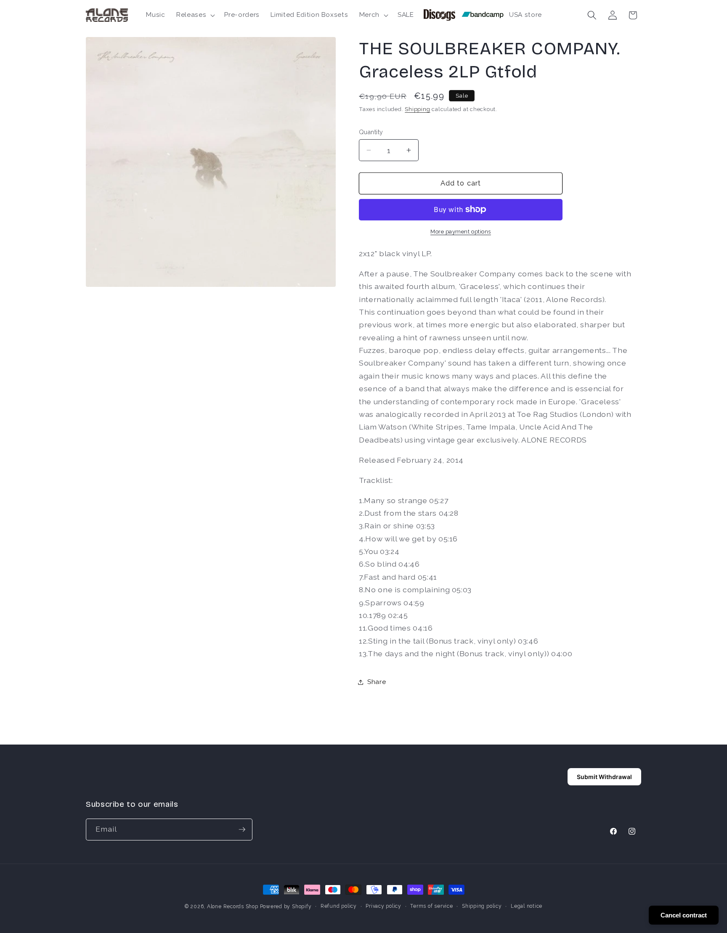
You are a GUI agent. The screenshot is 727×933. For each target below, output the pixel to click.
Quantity (371, 132)
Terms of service (431, 906)
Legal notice (526, 906)
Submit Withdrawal (604, 776)
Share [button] (376, 682)
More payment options (460, 231)
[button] (195, 15)
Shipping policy (482, 906)
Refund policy (339, 906)
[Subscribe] (242, 829)
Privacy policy (383, 906)
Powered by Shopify (286, 906)
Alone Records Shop (232, 906)
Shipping (417, 109)
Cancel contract (684, 915)
